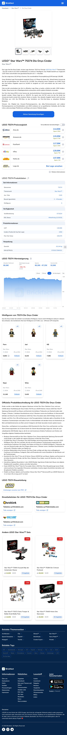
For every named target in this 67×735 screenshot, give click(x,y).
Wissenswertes (38, 692)
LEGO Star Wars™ (51, 70)
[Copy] (28, 178)
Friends (51, 639)
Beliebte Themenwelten (13, 630)
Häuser (36, 653)
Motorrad (42, 653)
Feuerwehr (29, 653)
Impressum (5, 692)
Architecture (5, 634)
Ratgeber (36, 683)
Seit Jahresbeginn (56, 273)
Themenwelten (22, 687)
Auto (51, 649)
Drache (56, 649)
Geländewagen (50, 653)
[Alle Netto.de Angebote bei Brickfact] (6, 159)
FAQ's (4, 683)
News (19, 699)
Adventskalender (11, 649)
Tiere (46, 649)
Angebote (21, 679)
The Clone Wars (6, 656)
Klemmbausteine (39, 690)
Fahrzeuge (40, 649)
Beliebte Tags (8, 645)
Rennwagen (20, 649)
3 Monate (44, 273)
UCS (27, 649)
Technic (20, 639)
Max (63, 273)
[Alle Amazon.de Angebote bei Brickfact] (6, 137)
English (51, 691)
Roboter (12, 653)
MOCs (35, 695)
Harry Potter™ (53, 636)
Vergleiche (37, 688)
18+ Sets (20, 694)
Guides (36, 679)
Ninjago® (5, 639)
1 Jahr (49, 273)
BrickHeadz (37, 636)
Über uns (4, 679)
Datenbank (21, 681)
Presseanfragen (7, 688)
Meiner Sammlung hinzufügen (33, 114)
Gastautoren (5, 681)
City (19, 634)
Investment (37, 681)
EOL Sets (20, 692)
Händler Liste (22, 690)
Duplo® (20, 636)
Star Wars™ (58, 191)
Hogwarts (33, 649)
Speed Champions (7, 636)
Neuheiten (21, 697)
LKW (57, 653)
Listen (35, 697)
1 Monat (38, 273)
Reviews (36, 685)
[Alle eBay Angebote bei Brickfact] (6, 151)
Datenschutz (6, 690)
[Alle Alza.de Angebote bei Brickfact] (6, 130)
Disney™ (36, 634)
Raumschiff (5, 653)
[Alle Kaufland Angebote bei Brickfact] (6, 144)
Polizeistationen (20, 653)
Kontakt (4, 685)
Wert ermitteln (22, 701)
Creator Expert (38, 639)
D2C (4, 649)
